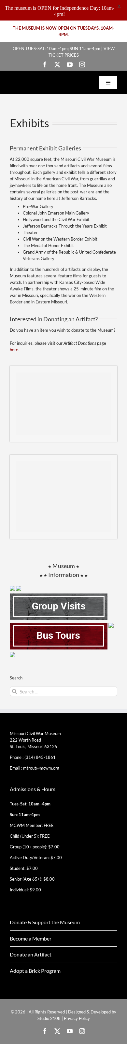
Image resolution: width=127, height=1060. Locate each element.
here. (15, 349)
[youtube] (70, 64)
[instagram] (82, 64)
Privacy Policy (77, 1018)
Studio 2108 (49, 1018)
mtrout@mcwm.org (41, 768)
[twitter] (57, 64)
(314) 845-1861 (40, 757)
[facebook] (45, 64)
